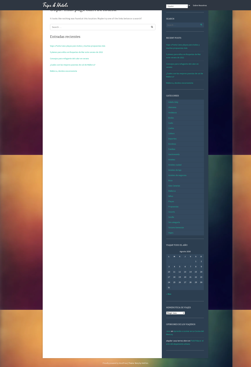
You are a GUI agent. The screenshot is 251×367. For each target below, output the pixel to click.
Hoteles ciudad (174, 164)
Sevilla (171, 217)
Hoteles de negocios (177, 175)
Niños (170, 196)
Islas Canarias (174, 185)
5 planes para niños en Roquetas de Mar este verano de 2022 (76, 52)
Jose (168, 331)
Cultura (171, 133)
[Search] (150, 26)
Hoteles (171, 159)
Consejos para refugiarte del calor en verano (69, 58)
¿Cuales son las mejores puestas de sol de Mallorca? (72, 64)
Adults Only (173, 102)
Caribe (171, 128)
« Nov (168, 294)
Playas (171, 201)
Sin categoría (174, 222)
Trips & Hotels (55, 5)
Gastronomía (174, 154)
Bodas (171, 117)
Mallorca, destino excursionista (63, 71)
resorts (171, 212)
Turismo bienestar (176, 227)
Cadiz (170, 123)
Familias (171, 149)
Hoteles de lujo (174, 170)
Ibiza (170, 180)
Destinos (172, 144)
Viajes (170, 232)
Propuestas (173, 206)
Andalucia (172, 112)
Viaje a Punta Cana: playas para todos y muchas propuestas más (77, 46)
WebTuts (145, 363)
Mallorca (172, 191)
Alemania (172, 107)
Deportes (172, 138)
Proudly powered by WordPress (115, 363)
